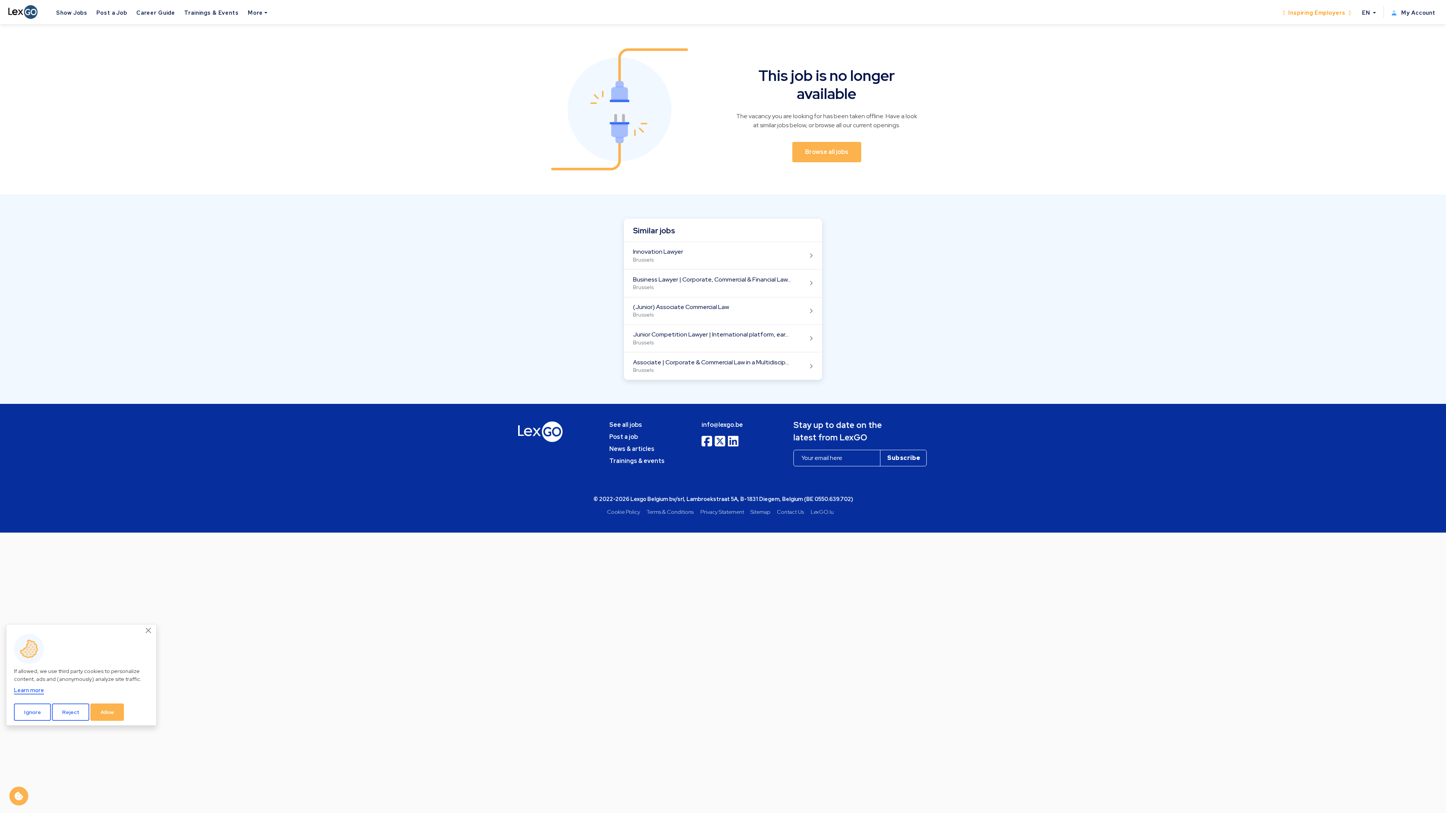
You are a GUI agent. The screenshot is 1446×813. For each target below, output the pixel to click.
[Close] (148, 630)
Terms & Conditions (670, 511)
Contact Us (790, 511)
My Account (1417, 12)
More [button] (255, 12)
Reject (70, 712)
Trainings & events (637, 461)
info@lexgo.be (722, 425)
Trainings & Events (211, 12)
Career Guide (155, 12)
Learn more (29, 690)
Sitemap (760, 511)
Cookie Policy (623, 511)
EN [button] (1367, 12)
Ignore (32, 712)
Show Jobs (71, 12)
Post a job (623, 437)
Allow (107, 712)
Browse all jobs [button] (826, 152)
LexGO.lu (822, 511)
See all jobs (625, 425)
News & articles (631, 449)
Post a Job (111, 12)
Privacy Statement (722, 511)
